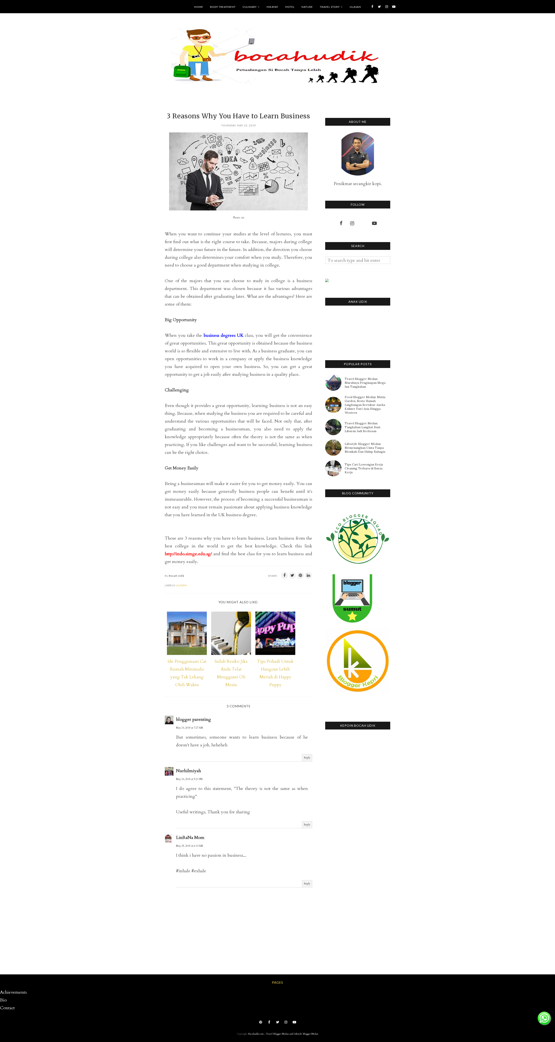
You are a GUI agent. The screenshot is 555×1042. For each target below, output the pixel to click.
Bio (3, 1000)
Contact (7, 1008)
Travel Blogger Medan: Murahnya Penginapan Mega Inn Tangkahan (365, 383)
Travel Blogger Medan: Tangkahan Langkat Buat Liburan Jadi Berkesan (362, 427)
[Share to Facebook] (284, 575)
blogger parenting (193, 719)
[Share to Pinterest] (300, 575)
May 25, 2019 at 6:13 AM (189, 846)
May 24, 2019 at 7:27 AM (189, 727)
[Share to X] (292, 575)
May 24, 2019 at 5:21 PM (189, 779)
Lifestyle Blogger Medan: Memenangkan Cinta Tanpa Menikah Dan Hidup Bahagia (365, 448)
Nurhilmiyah (188, 771)
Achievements (13, 992)
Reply (307, 757)
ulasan (181, 585)
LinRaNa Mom (190, 837)
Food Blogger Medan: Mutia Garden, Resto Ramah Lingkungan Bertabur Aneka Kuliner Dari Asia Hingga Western (365, 405)
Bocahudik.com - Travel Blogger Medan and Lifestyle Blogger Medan (283, 1033)
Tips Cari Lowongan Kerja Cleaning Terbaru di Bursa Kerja (364, 468)
